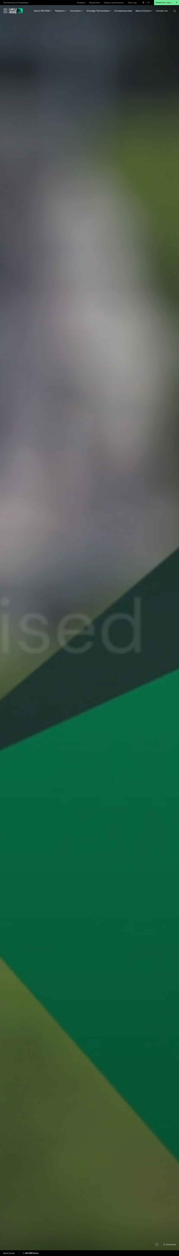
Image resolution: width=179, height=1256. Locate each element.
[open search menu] (174, 11)
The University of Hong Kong (15, 2)
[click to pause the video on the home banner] (156, 1244)
